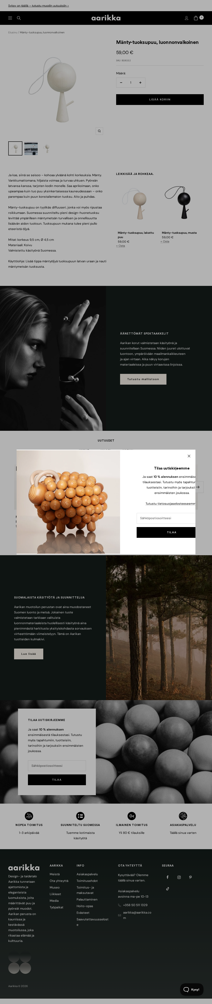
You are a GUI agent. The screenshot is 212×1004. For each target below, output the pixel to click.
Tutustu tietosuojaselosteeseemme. (172, 504)
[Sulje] (189, 456)
